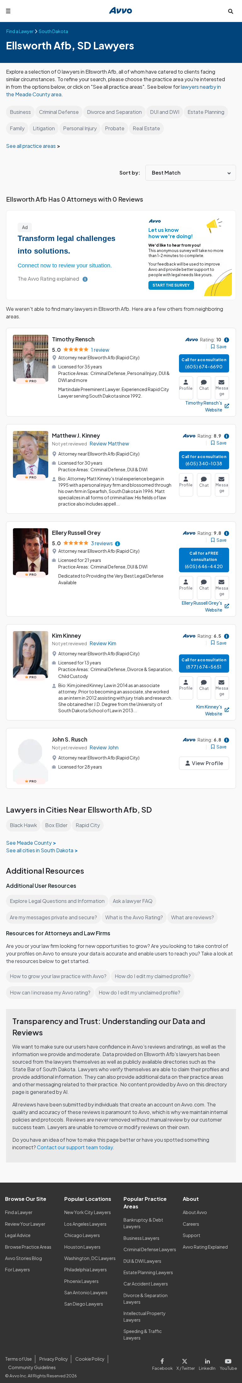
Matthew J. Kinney (76, 435)
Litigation (44, 128)
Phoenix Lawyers (81, 1281)
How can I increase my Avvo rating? (50, 992)
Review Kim (102, 643)
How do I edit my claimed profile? (153, 976)
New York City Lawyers (87, 1212)
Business (20, 112)
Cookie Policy (90, 1359)
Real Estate (146, 128)
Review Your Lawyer (25, 1224)
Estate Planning (205, 112)
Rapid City (88, 825)
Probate (114, 128)
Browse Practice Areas (28, 1247)
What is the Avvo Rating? (134, 917)
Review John (103, 747)
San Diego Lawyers (83, 1304)
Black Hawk (23, 825)
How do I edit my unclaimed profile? (139, 992)
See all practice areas (31, 146)
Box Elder (56, 825)
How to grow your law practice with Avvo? (58, 976)
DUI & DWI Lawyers (142, 1261)
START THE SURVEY (171, 285)
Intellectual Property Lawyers (145, 1316)
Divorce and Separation (114, 112)
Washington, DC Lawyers (90, 1258)
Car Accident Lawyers (146, 1283)
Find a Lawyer (18, 1212)
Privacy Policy (53, 1359)
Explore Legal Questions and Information (57, 901)
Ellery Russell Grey (76, 532)
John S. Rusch (69, 739)
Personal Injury (80, 128)
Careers (191, 1224)
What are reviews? (192, 917)
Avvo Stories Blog (23, 1258)
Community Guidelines (32, 1367)
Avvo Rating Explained (205, 1247)
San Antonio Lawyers (85, 1292)
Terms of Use (18, 1359)
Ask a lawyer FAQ (133, 901)
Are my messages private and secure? (53, 917)
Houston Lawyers (82, 1247)
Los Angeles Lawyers (85, 1224)
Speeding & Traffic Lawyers (143, 1334)
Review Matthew (109, 443)
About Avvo (195, 1212)
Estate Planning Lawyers (148, 1272)
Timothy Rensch (73, 339)
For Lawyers (17, 1269)
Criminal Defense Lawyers (150, 1249)
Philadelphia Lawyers (85, 1269)
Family (17, 128)
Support (191, 1235)
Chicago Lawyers (82, 1235)
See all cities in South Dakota (39, 850)
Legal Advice (18, 1235)
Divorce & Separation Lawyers (146, 1298)
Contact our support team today (75, 1147)
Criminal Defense (59, 112)
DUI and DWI (164, 112)
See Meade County (29, 842)
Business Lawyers (141, 1238)
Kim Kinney (66, 635)
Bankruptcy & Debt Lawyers (143, 1223)
